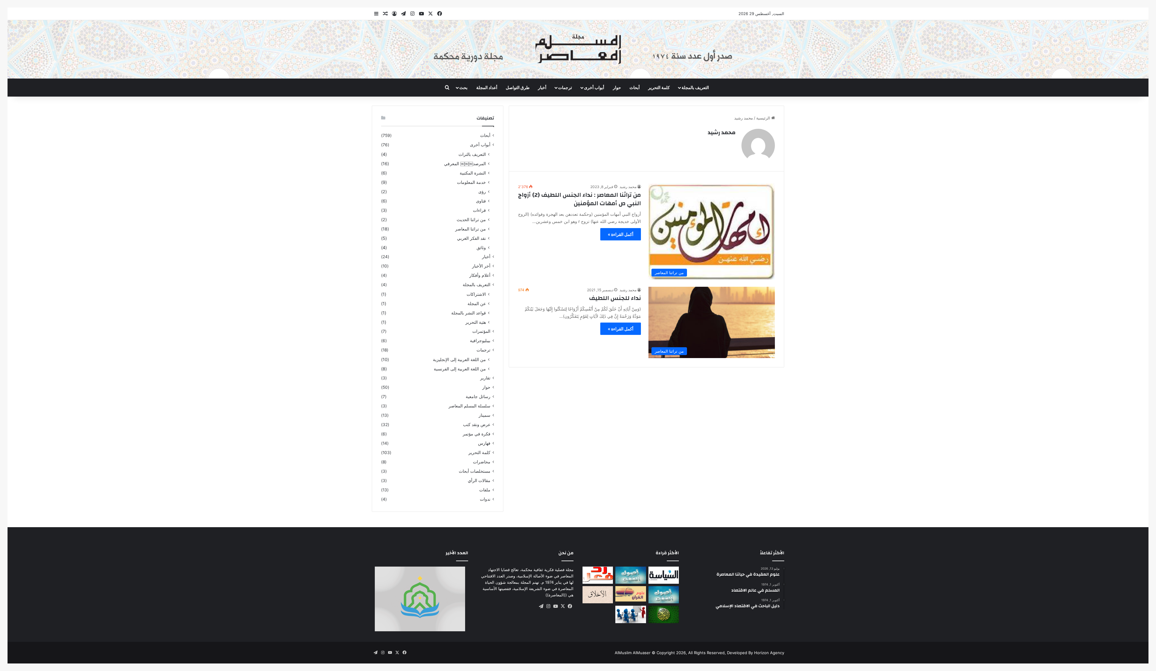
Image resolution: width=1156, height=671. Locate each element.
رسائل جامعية (478, 396)
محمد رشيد (721, 133)
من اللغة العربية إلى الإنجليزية (459, 359)
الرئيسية (763, 118)
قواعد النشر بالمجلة (468, 312)
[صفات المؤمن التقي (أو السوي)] (598, 594)
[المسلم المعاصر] (578, 49)
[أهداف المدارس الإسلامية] (630, 614)
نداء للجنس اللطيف (615, 298)
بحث (463, 87)
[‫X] (562, 606)
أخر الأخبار (481, 266)
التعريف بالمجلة (695, 87)
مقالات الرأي (479, 480)
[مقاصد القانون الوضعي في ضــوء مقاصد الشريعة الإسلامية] (630, 575)
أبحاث (634, 87)
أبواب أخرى (480, 144)
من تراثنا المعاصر (470, 228)
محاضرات (481, 461)
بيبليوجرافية (480, 340)
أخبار (542, 87)
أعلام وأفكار (479, 275)
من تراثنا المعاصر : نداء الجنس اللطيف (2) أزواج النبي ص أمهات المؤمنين (579, 199)
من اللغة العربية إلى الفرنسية (460, 368)
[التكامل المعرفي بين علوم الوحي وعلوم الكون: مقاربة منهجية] (630, 593)
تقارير (485, 378)
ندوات (485, 499)
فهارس (484, 443)
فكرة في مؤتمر (476, 433)
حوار (617, 87)
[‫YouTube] (555, 606)
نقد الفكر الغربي (471, 238)
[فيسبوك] (569, 606)
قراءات (479, 210)
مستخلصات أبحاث (474, 471)
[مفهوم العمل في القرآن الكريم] (663, 614)
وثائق (481, 247)
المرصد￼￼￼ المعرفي (465, 163)
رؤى (482, 191)
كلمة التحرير (659, 87)
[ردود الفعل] (598, 575)
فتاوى (481, 200)
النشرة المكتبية (473, 172)
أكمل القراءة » (620, 234)
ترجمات (565, 87)
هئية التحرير (475, 322)
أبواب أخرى (594, 87)
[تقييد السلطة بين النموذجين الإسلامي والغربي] (663, 575)
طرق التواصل (518, 87)
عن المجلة (477, 303)
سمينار (484, 415)
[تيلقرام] (541, 606)
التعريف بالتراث (472, 154)
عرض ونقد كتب (476, 424)
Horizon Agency (769, 652)
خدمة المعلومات (471, 182)
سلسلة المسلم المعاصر (469, 406)
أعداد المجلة (486, 87)
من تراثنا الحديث (471, 219)
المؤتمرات (481, 331)
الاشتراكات (476, 294)
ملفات (484, 489)
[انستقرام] (548, 606)
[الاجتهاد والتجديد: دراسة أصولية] (663, 594)
